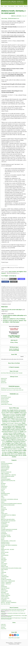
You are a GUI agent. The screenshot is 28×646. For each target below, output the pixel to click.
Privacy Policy (3, 628)
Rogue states (4, 445)
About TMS (21, 6)
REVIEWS (3, 546)
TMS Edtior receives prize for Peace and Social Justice (11, 388)
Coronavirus (6, 415)
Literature (4, 436)
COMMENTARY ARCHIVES (6, 601)
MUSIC (2, 573)
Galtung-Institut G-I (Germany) (6, 404)
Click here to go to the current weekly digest (11, 309)
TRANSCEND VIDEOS (5, 466)
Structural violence (12, 449)
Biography (3, 412)
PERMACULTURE (4, 566)
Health (12, 426)
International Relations (7, 431)
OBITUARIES (3, 592)
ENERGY (2, 502)
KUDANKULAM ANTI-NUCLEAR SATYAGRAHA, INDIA (11, 568)
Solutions (18, 447)
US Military (10, 452)
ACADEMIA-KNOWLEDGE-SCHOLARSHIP (9, 529)
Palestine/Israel (16, 441)
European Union (15, 421)
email (12, 278)
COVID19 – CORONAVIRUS (6, 582)
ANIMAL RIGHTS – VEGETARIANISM (8, 581)
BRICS (7, 412)
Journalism (5, 434)
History (23, 426)
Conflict (23, 414)
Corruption (12, 415)
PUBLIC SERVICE (4, 569)
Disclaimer (3, 627)
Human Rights (7, 427)
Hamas (9, 426)
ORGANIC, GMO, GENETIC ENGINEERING (9, 545)
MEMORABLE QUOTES (5, 493)
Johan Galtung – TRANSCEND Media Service (10, 18)
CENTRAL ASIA (4, 509)
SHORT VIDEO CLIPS (5, 598)
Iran (18, 431)
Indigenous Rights (6, 429)
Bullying (11, 412)
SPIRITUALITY (3, 589)
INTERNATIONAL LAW (5, 522)
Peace (3, 443)
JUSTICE (2, 497)
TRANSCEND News (4, 464)
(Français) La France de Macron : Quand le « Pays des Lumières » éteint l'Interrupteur (14, 321)
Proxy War (4, 444)
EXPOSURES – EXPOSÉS (6, 536)
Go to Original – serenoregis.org (8, 275)
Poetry (12, 443)
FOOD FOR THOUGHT (5, 588)
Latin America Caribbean (19, 434)
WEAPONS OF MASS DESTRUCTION (8, 480)
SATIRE (2, 548)
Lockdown (8, 436)
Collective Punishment (10, 414)
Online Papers (3, 379)
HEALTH (2, 539)
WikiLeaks (20, 455)
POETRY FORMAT (4, 591)
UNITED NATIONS (4, 526)
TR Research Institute (5, 401)
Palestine (9, 441)
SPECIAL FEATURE (4, 552)
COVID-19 (18, 415)
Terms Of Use (3, 625)
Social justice (7, 447)
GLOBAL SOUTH (4, 513)
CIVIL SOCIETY (4, 575)
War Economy (14, 453)
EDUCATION (3, 507)
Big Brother (23, 411)
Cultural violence (20, 417)
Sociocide (13, 447)
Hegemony (18, 426)
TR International (4, 395)
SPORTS (2, 585)
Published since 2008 (14, 644)
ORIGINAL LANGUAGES (16, 16)
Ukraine (9, 450)
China (21, 412)
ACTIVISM (3, 492)
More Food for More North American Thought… (18, 609)
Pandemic (23, 441)
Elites (13, 420)
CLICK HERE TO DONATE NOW (14, 329)
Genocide (4, 424)
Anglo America (14, 410)
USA (24, 450)
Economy (10, 420)
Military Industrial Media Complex (13, 437)
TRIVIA (2, 571)
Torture (24, 448)
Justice (11, 434)
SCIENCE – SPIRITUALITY (6, 583)
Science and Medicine (21, 445)
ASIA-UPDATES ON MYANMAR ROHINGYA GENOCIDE (11, 503)
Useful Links (3, 624)
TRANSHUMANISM (4, 555)
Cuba (14, 417)
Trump (3, 450)
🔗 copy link (13, 281)
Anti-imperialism (22, 410)
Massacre (13, 436)
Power (21, 443)
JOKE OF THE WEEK (5, 593)
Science (13, 445)
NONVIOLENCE (4, 477)
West (24, 454)
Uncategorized (3, 599)
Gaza (23, 423)
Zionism (14, 456)
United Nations (18, 450)
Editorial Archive (4, 378)
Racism (15, 444)
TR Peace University (5, 398)
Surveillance (20, 448)
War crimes (7, 454)
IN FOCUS (3, 489)
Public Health (10, 444)
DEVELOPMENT (4, 563)
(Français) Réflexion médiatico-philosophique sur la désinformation (15, 316)
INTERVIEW (3, 558)
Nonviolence (13, 438)
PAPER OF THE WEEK (5, 467)
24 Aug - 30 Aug (14, 342)
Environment (19, 420)
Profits (24, 443)
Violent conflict (22, 452)
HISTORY (3, 538)
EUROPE (2, 510)
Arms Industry (10, 411)
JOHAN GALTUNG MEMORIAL (6, 463)
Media (17, 436)
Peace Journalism (11, 6)
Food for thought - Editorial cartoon (13, 423)
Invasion (15, 431)
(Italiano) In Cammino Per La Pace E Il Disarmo (14, 318)
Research (24, 444)
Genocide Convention (12, 424)
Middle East (23, 436)
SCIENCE (3, 550)
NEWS (2, 496)
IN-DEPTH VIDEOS (4, 596)
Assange (16, 411)
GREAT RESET (4, 559)
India (24, 427)
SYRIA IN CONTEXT (4, 525)
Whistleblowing (11, 455)
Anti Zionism (4, 411)
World (24, 455)
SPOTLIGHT (3, 516)
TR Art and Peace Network (6, 397)
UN (12, 450)
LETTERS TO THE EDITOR (6, 579)
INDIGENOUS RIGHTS (5, 542)
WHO (16, 455)
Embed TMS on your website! (14, 637)
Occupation (8, 440)
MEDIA (2, 512)
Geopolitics (21, 424)
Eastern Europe (18, 418)
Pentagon (8, 443)
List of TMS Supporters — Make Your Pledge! (14, 336)
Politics (16, 443)
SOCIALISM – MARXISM (5, 535)
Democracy (4, 418)
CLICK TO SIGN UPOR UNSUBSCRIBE (14, 350)
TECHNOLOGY (4, 487)
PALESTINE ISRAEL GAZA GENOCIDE (8, 520)
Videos (17, 6)
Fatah (24, 421)
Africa (8, 410)
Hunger (13, 427)
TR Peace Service (4, 400)
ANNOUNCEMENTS (5, 469)
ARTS (2, 556)
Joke (23, 433)
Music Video (23, 437)
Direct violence (11, 418)
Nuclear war (19, 438)
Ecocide (24, 418)
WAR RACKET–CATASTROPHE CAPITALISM (9, 499)
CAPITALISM (3, 532)
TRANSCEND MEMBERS (6, 479)
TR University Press (4, 402)
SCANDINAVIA (4, 523)
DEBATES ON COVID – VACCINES (7, 549)
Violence (15, 452)
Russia (9, 446)
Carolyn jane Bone (4, 609)
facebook (5, 281)
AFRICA (2, 490)
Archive (5, 6)
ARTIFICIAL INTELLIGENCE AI (6, 530)
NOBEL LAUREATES (5, 473)
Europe (9, 421)
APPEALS (3, 517)
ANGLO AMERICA (4, 495)
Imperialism (19, 427)
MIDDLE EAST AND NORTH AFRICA (8, 519)
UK (6, 450)
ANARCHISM (3, 565)
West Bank (5, 455)
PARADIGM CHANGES (5, 543)
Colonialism (18, 414)
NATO (8, 438)
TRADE (2, 562)
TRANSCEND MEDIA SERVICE (12, 1)
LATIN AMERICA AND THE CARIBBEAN (8, 515)
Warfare (20, 454)
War (3, 454)
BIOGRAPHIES (4, 470)
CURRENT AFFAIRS (5, 576)
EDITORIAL (3, 462)
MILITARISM (3, 483)
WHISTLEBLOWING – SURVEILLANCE (8, 540)
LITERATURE (3, 572)
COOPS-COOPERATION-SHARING (7, 476)
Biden (19, 411)
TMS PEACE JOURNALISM (6, 472)
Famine (21, 421)
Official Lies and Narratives (17, 440)
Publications (3, 381)
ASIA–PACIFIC (3, 500)
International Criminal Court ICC (18, 430)
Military (4, 437)
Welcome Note (3, 382)
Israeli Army (10, 433)
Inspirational (17, 429)
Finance (4, 423)
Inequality (12, 429)
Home (2, 6)
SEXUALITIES (3, 578)
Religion (19, 444)
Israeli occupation (17, 433)
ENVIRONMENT (4, 533)
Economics (5, 420)
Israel (21, 431)
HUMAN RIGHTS (4, 486)
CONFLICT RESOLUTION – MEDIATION (8, 474)
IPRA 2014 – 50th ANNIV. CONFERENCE (8, 602)
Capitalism (16, 412)
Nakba (4, 438)
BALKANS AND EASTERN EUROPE (7, 505)
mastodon (22, 278)
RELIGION (3, 553)
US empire (4, 452)
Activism (4, 410)
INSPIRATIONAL (4, 586)
